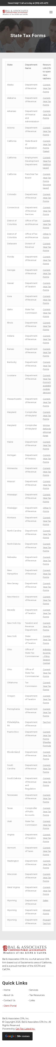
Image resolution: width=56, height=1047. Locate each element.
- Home (6, 990)
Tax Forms (48, 722)
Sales (45, 900)
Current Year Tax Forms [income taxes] (47, 181)
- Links (31, 1000)
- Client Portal (9, 1005)
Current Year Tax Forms (47, 88)
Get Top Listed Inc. (25, 1028)
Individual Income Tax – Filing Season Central (48, 656)
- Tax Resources (36, 995)
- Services (33, 990)
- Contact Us (8, 1000)
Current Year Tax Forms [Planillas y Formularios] (49, 739)
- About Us (7, 995)
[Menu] (51, 12)
